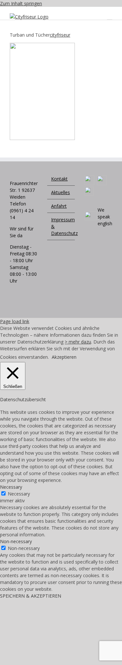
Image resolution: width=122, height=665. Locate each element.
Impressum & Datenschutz (61, 226)
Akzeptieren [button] (64, 357)
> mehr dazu (78, 342)
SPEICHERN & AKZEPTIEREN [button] (30, 596)
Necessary (19, 494)
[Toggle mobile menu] (109, 16)
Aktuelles (60, 192)
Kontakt (59, 179)
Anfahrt (59, 206)
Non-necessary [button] (16, 541)
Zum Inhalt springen (21, 3)
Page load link (14, 321)
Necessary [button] (11, 487)
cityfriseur (60, 35)
